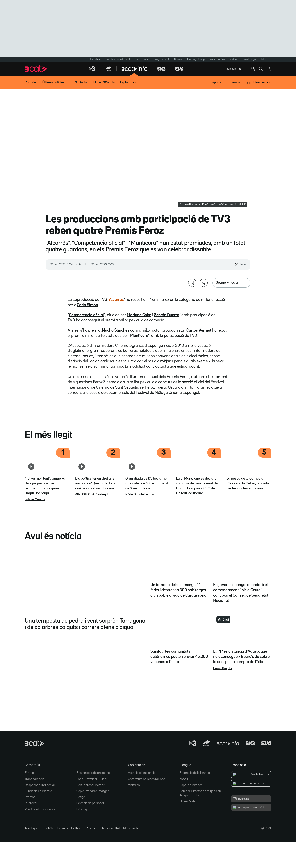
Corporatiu (233, 69)
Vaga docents (162, 59)
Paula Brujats (222, 668)
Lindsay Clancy (196, 59)
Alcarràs (116, 299)
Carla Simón (87, 305)
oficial (98, 315)
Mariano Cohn (139, 315)
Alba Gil (80, 494)
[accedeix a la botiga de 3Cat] (253, 69)
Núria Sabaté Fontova (140, 494)
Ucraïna (178, 59)
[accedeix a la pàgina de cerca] (261, 69)
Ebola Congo (248, 59)
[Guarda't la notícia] (192, 283)
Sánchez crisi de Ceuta (118, 59)
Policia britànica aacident (223, 59)
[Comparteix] (204, 283)
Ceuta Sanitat (143, 59)
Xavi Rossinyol (98, 494)
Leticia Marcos (35, 499)
